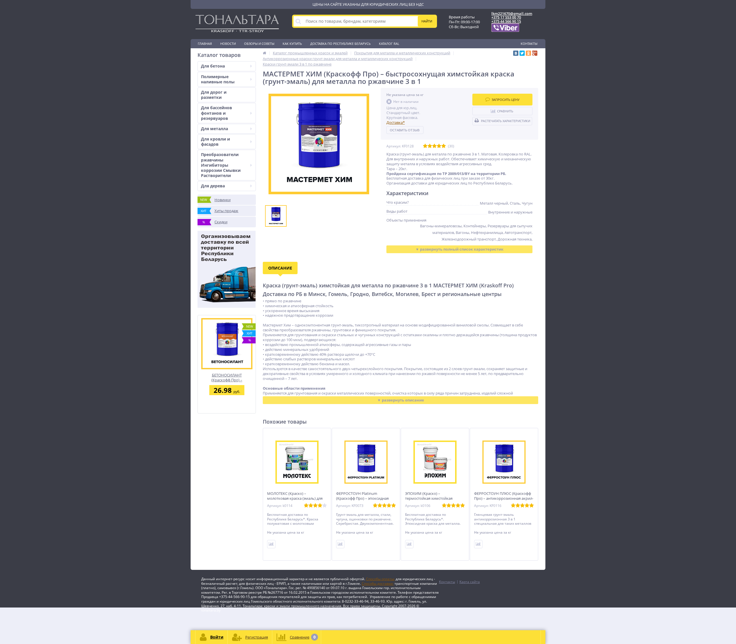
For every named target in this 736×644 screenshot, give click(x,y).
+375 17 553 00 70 (506, 17)
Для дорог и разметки (214, 94)
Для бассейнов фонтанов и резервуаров (216, 113)
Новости (228, 43)
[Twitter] (522, 53)
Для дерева (213, 186)
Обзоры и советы (259, 43)
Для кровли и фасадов (215, 141)
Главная (205, 43)
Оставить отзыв (404, 130)
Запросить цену (506, 99)
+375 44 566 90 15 (506, 21)
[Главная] (264, 52)
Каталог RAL (389, 43)
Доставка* (395, 122)
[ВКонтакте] (515, 53)
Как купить (292, 43)
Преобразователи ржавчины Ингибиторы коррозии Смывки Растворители (221, 165)
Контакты (529, 43)
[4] (439, 146)
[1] (425, 146)
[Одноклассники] (528, 53)
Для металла (214, 128)
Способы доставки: (378, 583)
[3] (434, 146)
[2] (430, 146)
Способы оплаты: (380, 578)
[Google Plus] (534, 53)
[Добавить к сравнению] (271, 544)
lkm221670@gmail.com (511, 13)
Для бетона (213, 66)
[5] (443, 146)
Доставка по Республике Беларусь (340, 43)
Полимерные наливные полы (218, 79)
